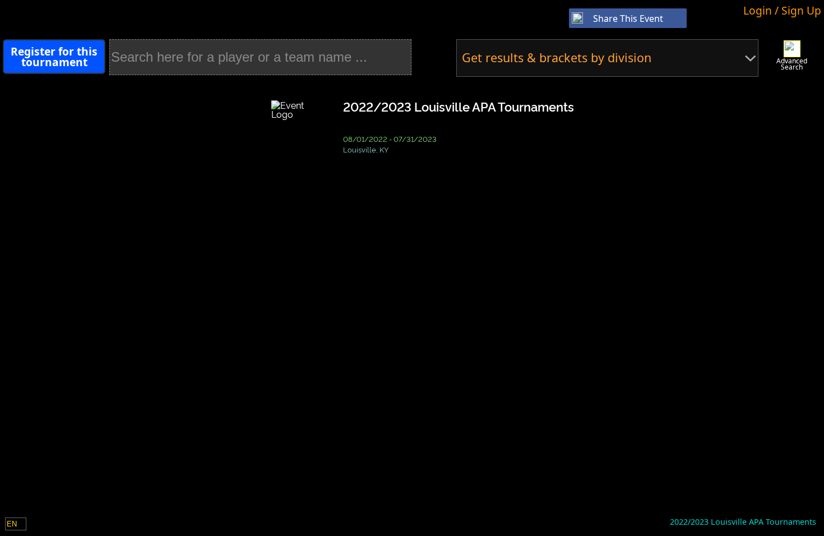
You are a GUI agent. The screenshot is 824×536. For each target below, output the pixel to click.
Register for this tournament (54, 57)
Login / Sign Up (782, 10)
